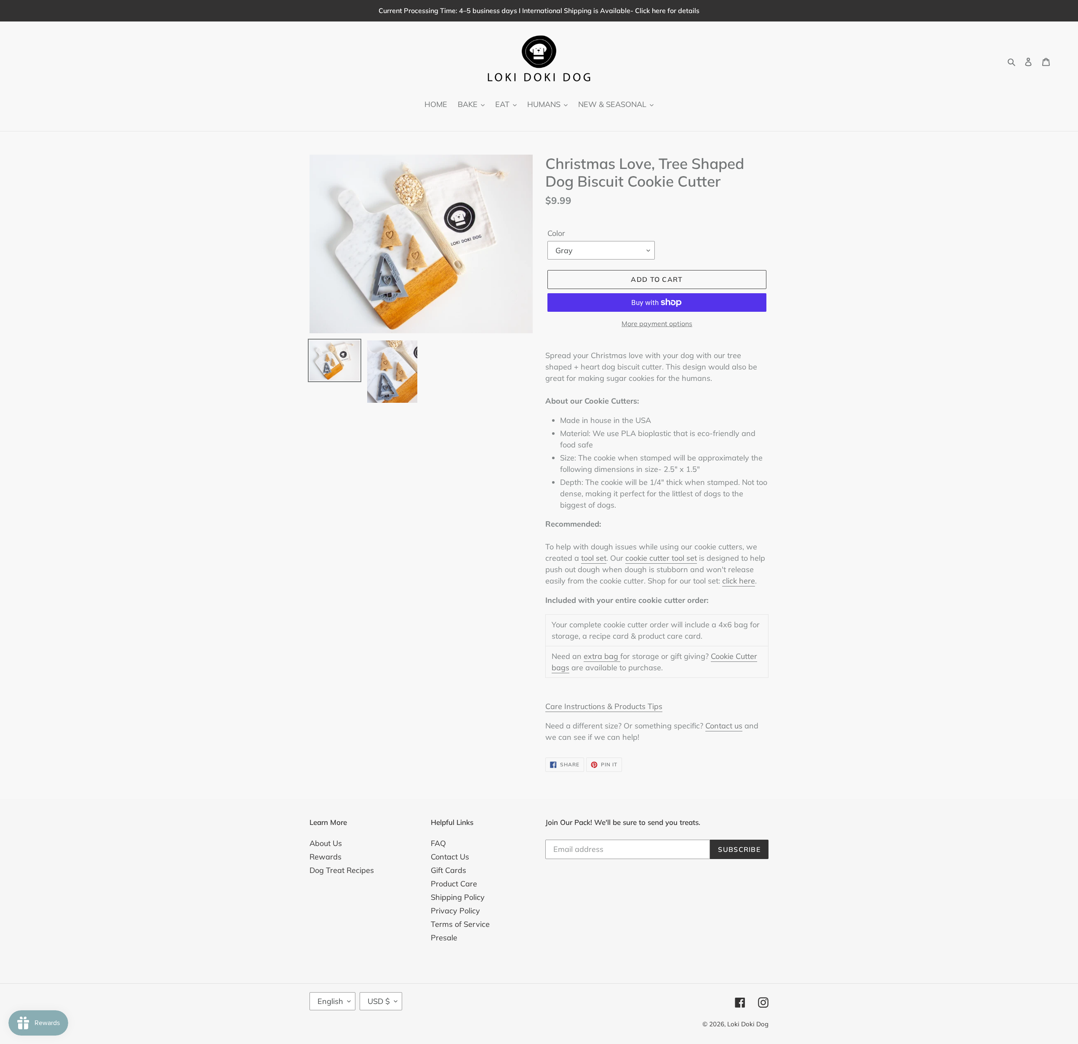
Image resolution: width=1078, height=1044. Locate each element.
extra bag (602, 656)
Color (556, 233)
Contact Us (450, 857)
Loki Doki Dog (747, 1024)
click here (738, 581)
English (330, 1001)
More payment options (657, 323)
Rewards (326, 857)
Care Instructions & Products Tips (603, 706)
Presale (444, 937)
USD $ (379, 1001)
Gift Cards (448, 870)
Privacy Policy (455, 911)
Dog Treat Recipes (342, 870)
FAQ (438, 843)
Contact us (723, 726)
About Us (326, 843)
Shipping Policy (458, 897)
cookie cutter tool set (661, 558)
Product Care (454, 884)
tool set (593, 558)
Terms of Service (460, 924)
